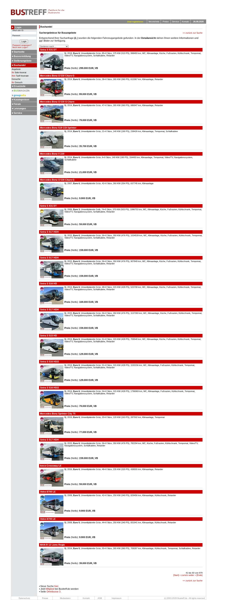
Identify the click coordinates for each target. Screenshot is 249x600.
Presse (45, 598)
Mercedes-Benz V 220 (51, 153)
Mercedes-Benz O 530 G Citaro (56, 101)
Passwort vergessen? (22, 45)
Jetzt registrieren (135, 22)
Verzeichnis (153, 21)
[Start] (176, 575)
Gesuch (17, 82)
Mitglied (50, 589)
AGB (100, 598)
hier (56, 586)
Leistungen (20, 108)
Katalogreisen (21, 99)
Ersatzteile (19, 86)
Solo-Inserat (19, 72)
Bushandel (19, 65)
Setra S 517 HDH (49, 232)
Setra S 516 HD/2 (49, 361)
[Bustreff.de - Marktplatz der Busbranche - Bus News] (37, 14)
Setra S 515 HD (48, 335)
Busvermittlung (22, 56)
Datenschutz (24, 598)
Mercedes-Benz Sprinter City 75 (57, 413)
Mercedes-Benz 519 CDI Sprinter (57, 127)
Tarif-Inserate (20, 76)
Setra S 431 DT (48, 206)
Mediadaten (65, 598)
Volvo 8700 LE (47, 491)
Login (18, 27)
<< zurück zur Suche (193, 33)
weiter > (192, 575)
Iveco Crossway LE (50, 465)
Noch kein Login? (20, 47)
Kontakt (185, 21)
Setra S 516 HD (48, 283)
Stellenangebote (23, 60)
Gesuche (15, 79)
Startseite (19, 52)
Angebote (16, 69)
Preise (166, 21)
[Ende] (199, 575)
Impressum (116, 598)
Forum (17, 104)
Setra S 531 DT (48, 49)
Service (175, 21)
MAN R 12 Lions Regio (52, 544)
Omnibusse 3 (53, 591)
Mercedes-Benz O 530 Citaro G (56, 75)
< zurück (184, 575)
